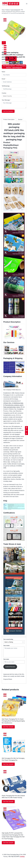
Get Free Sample (8, 727)
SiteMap (22, 856)
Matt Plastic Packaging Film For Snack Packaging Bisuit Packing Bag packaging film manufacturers (13, 721)
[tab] (5, 45)
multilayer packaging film (9, 63)
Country (4, 93)
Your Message (6, 100)
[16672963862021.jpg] (14, 29)
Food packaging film (10, 61)
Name (3, 71)
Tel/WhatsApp (5, 86)
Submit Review (10, 666)
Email (3, 79)
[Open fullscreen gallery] (4, 42)
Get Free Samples (8, 111)
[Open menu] (26, 4)
